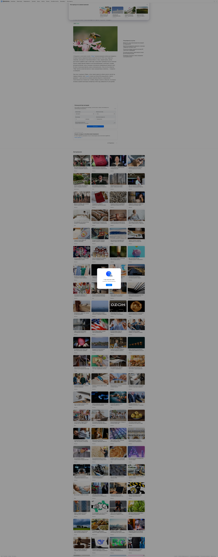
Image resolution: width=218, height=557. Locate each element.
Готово (109, 285)
